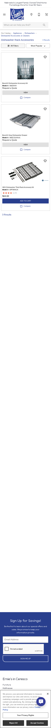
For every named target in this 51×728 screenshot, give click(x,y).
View (26, 93)
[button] (4, 14)
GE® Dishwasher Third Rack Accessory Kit (18, 187)
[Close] (48, 694)
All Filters (14, 46)
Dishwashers (30, 33)
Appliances (17, 33)
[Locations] (31, 14)
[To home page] (17, 14)
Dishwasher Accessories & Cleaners (15, 36)
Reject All (13, 723)
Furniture (7, 685)
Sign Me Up (25, 658)
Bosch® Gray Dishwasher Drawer (14, 135)
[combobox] (38, 46)
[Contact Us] (39, 14)
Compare (27, 98)
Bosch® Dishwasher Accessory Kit (15, 83)
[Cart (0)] (46, 14)
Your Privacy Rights (25, 715)
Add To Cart (25, 201)
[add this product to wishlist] (45, 57)
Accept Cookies (37, 723)
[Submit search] (44, 25)
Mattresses (8, 688)
